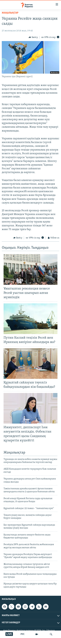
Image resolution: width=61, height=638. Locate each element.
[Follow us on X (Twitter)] (11, 606)
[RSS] (39, 606)
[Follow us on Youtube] (18, 606)
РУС (23, 634)
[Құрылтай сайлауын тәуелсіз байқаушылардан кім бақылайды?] (30, 363)
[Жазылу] (46, 606)
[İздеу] (51, 634)
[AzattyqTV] (36, 634)
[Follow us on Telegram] (32, 606)
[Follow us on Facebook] (4, 606)
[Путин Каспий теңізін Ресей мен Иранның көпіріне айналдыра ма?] (30, 318)
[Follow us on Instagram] (25, 606)
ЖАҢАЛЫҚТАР (10, 13)
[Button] (33, 37)
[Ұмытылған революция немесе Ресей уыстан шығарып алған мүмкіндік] (30, 269)
